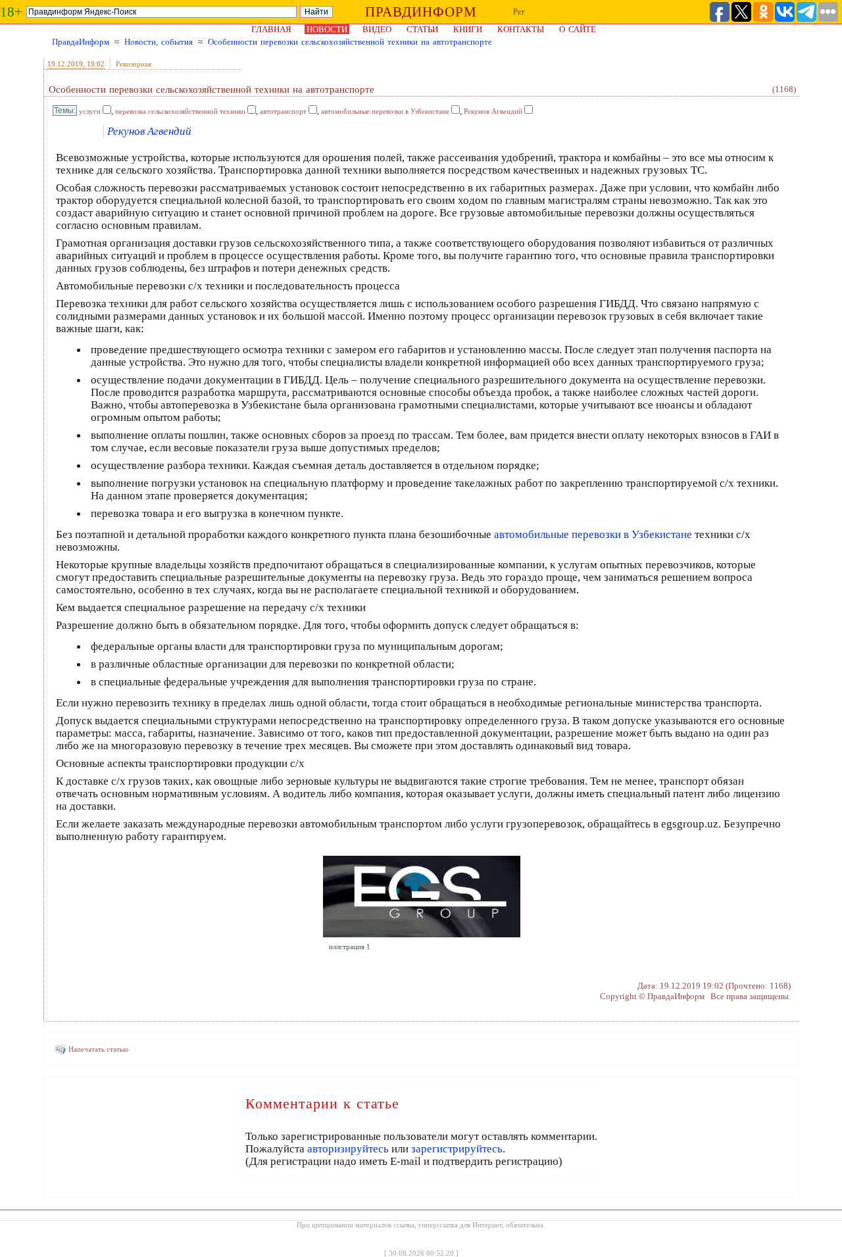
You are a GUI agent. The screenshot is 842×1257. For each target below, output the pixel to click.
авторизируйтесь (348, 1149)
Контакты (520, 29)
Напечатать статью (98, 1049)
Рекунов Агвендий (493, 111)
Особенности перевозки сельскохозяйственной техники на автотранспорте (350, 42)
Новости (327, 29)
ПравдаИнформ (80, 42)
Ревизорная (133, 64)
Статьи (422, 29)
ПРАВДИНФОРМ (421, 12)
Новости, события (158, 42)
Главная (271, 29)
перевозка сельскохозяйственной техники (180, 111)
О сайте (577, 29)
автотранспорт (283, 111)
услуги (90, 111)
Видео (376, 29)
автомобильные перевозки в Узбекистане (385, 111)
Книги (467, 29)
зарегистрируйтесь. (458, 1149)
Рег (519, 11)
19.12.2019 (65, 64)
